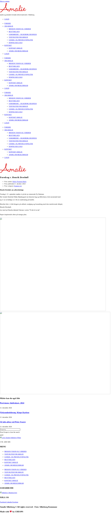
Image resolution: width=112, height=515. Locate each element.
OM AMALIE (8, 26)
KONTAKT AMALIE (15, 48)
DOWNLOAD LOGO (15, 43)
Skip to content (4, 1)
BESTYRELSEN (14, 31)
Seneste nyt (18, 186)
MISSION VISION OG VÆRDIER (20, 29)
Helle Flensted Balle (19, 181)
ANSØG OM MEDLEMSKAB (18, 51)
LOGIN (6, 54)
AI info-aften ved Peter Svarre (13, 422)
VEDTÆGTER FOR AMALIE (18, 37)
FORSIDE (7, 23)
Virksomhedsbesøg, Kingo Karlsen (14, 412)
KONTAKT (8, 45)
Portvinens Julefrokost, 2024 (12, 403)
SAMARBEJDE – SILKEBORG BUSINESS (23, 34)
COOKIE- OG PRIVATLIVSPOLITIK (21, 40)
